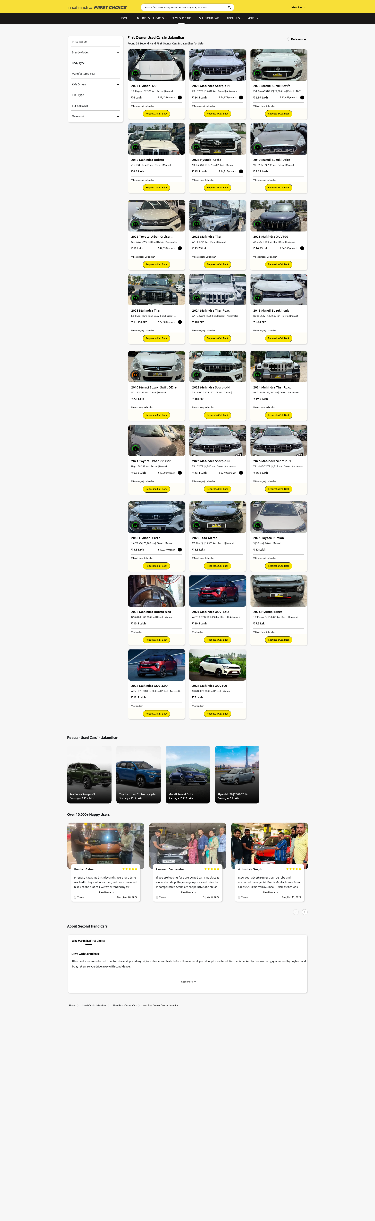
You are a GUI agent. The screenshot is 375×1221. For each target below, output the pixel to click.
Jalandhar (296, 7)
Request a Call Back (156, 113)
